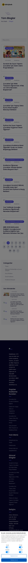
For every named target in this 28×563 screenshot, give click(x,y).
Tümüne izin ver (14, 560)
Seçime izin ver (14, 556)
